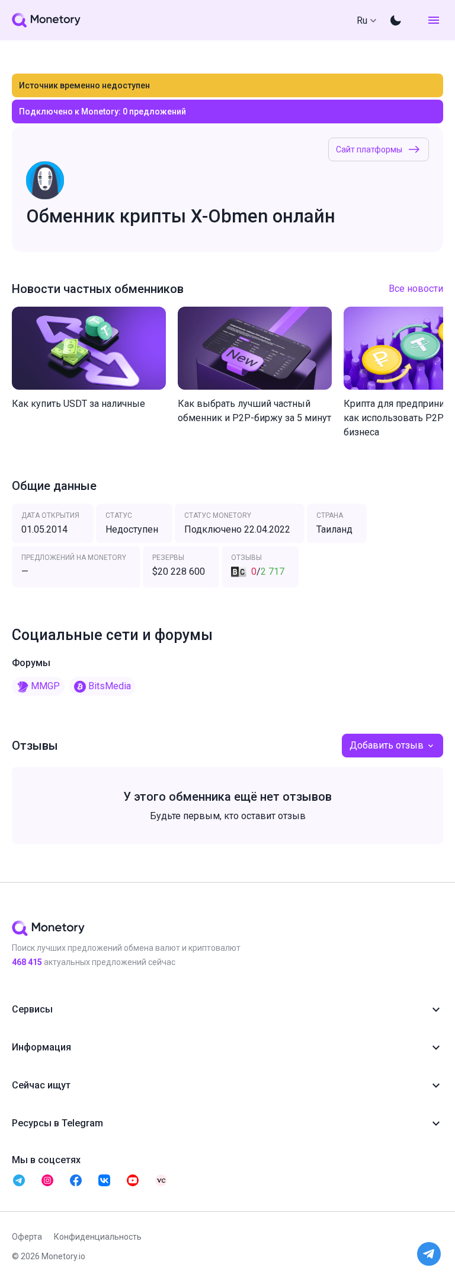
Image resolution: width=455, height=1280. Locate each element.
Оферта (27, 1236)
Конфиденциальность (98, 1236)
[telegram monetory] (19, 1180)
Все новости (416, 288)
